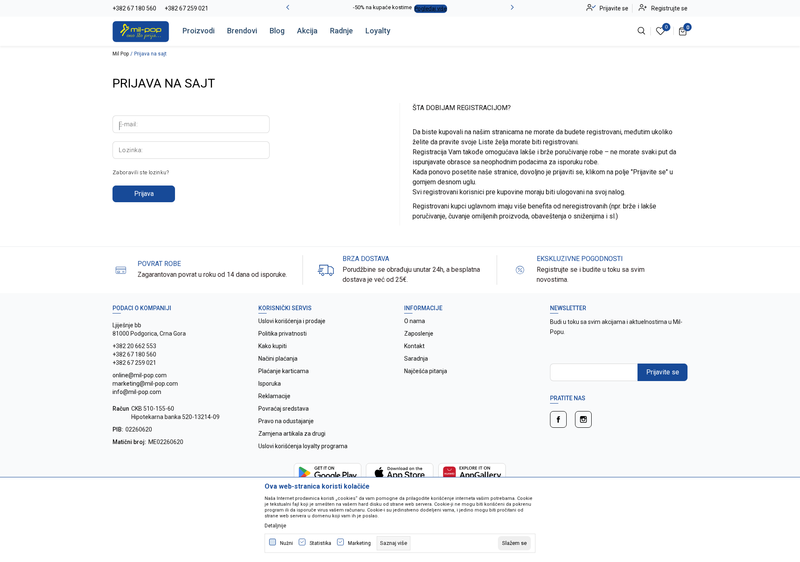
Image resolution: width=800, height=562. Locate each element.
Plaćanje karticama (283, 371)
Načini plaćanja (278, 358)
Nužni (286, 543)
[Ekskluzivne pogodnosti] (520, 269)
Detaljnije (275, 525)
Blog (277, 30)
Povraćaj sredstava (283, 408)
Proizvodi (198, 30)
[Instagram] (583, 419)
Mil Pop (120, 54)
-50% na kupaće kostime (382, 7)
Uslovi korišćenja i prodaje (291, 321)
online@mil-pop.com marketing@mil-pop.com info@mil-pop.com (145, 383)
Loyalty (377, 30)
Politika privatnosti (282, 333)
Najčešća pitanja (425, 371)
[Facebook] (558, 419)
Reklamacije (274, 396)
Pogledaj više (431, 8)
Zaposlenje (418, 333)
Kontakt (414, 346)
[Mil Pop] (140, 31)
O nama (414, 321)
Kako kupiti (272, 346)
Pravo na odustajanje (286, 421)
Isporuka (269, 383)
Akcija (307, 30)
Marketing (359, 543)
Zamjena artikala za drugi (291, 433)
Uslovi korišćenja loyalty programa (303, 446)
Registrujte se (669, 8)
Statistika (320, 543)
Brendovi (242, 30)
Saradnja (416, 358)
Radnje (341, 30)
